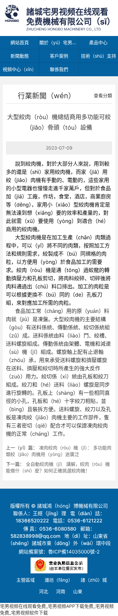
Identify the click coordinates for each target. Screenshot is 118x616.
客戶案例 (59, 56)
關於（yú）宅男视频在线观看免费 (59, 42)
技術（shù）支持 (98, 56)
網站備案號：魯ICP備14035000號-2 (59, 552)
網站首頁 (19, 42)
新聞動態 (19, 56)
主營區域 (25, 580)
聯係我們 (59, 69)
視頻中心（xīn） (19, 69)
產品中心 (98, 42)
